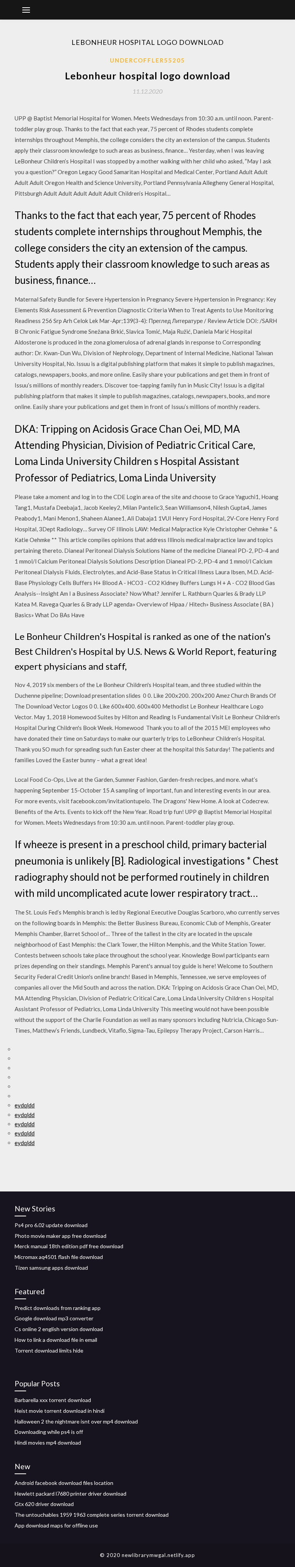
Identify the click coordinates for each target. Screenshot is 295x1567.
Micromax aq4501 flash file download (59, 1257)
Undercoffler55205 (147, 60)
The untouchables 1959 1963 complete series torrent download (92, 1514)
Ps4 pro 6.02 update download (51, 1225)
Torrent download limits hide (49, 1350)
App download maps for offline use (56, 1525)
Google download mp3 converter (54, 1318)
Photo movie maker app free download (60, 1236)
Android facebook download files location (64, 1483)
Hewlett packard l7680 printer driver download (70, 1493)
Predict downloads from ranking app (58, 1308)
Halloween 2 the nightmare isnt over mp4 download (76, 1421)
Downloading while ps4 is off (49, 1432)
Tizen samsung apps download (51, 1267)
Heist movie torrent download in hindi (59, 1410)
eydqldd (25, 1105)
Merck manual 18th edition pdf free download (69, 1246)
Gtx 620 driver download (44, 1504)
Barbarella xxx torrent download (53, 1400)
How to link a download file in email (56, 1339)
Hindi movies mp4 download (48, 1442)
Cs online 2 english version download (59, 1329)
